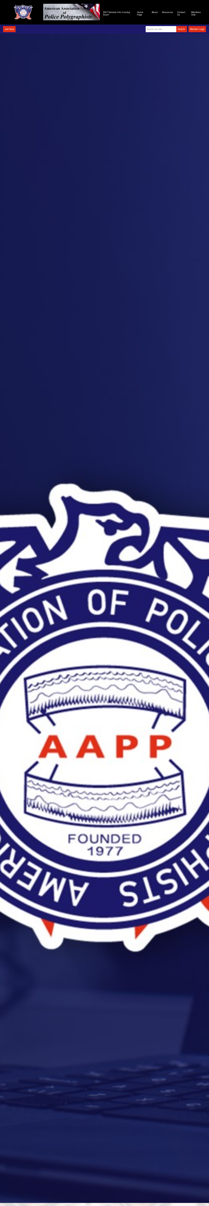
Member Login (197, 29)
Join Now (9, 29)
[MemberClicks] (52, 12)
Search (181, 29)
